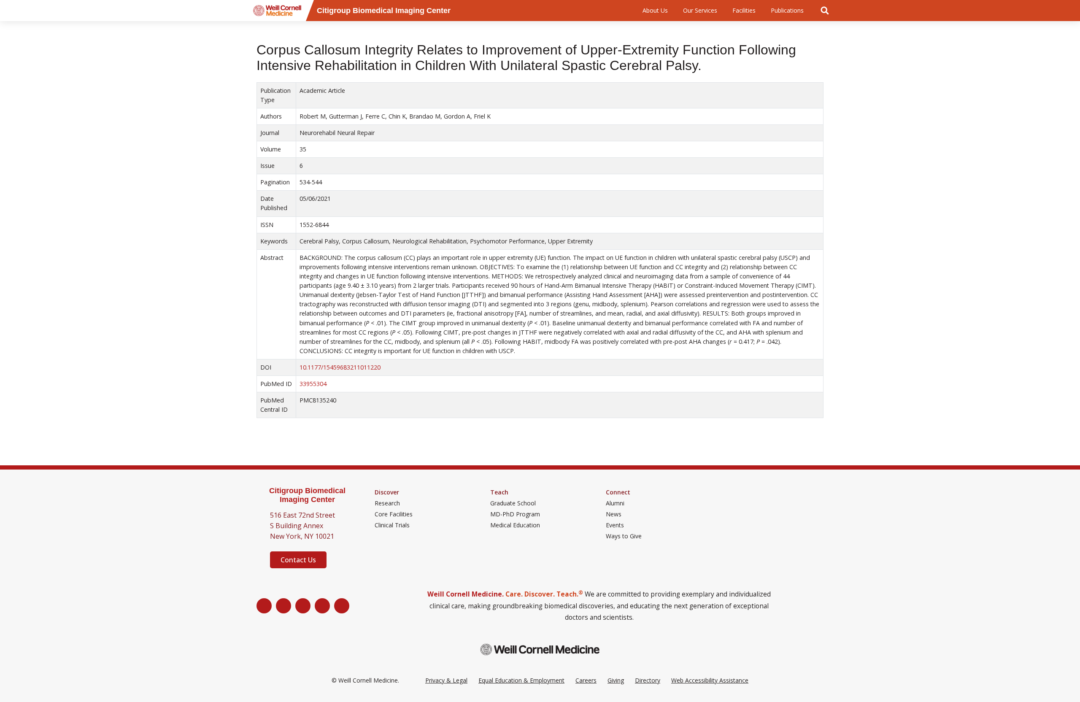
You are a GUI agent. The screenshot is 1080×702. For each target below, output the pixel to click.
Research (387, 503)
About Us (655, 10)
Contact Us (298, 559)
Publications (787, 10)
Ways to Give (624, 536)
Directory (647, 680)
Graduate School (513, 503)
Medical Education (515, 525)
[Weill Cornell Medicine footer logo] (540, 649)
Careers (586, 680)
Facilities (744, 10)
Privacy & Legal (446, 680)
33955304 (313, 384)
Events (615, 525)
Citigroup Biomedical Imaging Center (307, 495)
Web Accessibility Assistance (709, 680)
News (613, 514)
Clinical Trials (392, 525)
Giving (616, 680)
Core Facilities (394, 514)
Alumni (615, 503)
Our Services (700, 10)
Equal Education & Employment (521, 680)
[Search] (824, 10)
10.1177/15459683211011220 (340, 367)
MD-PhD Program (515, 514)
